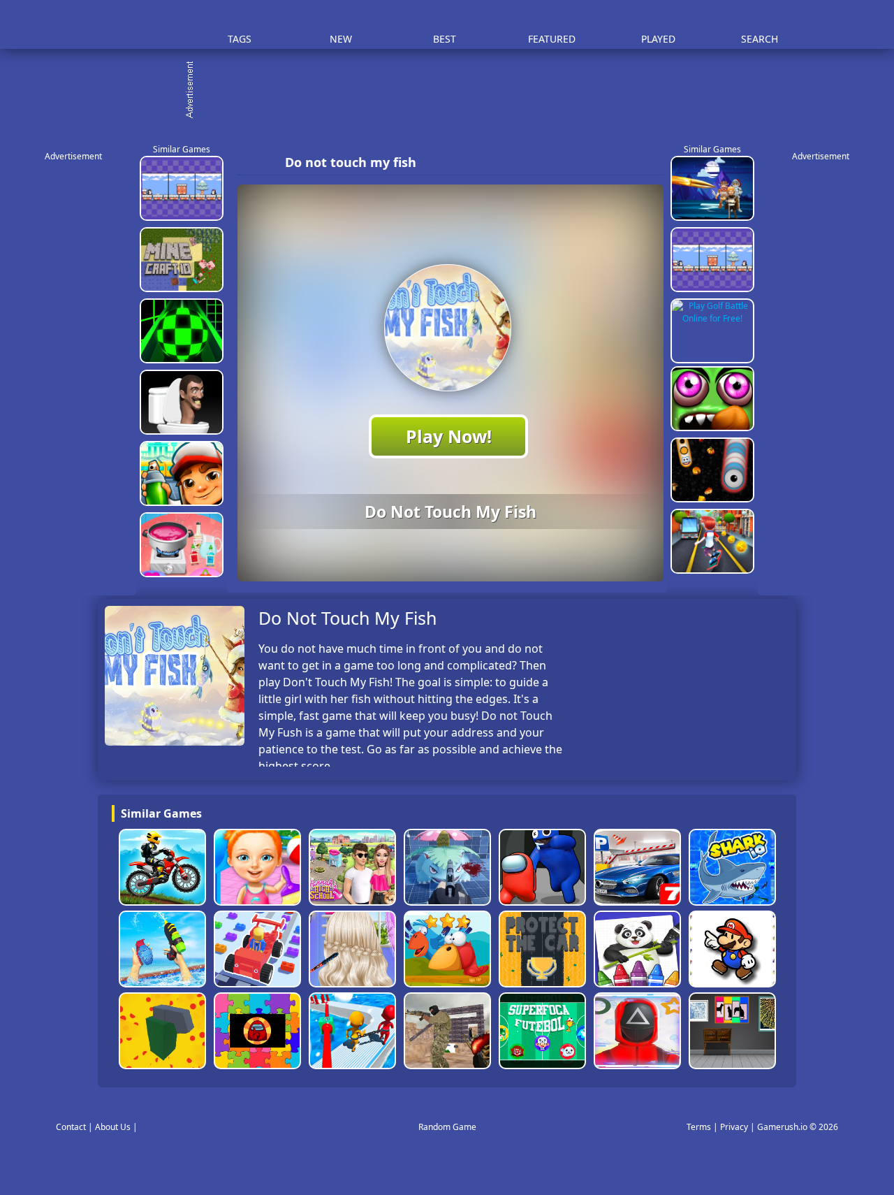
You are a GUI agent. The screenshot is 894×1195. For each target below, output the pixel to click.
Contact (71, 1127)
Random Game (447, 1127)
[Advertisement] (454, 90)
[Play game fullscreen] (625, 162)
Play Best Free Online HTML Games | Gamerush (136, 24)
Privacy (734, 1127)
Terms (699, 1127)
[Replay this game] (648, 162)
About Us (113, 1127)
